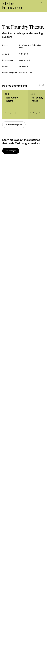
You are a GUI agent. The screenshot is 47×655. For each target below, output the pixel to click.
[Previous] (39, 85)
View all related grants (14, 124)
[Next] (43, 85)
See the (9, 113)
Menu (43, 3)
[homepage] (12, 5)
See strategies (11, 151)
